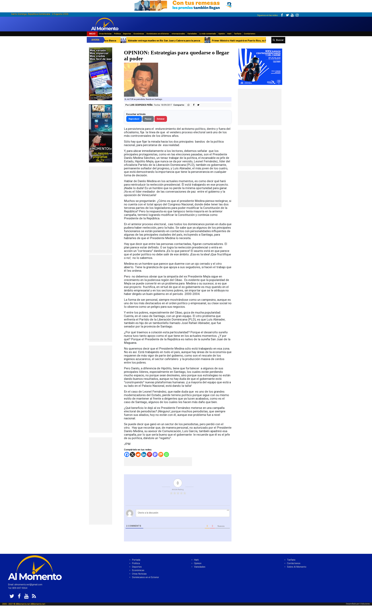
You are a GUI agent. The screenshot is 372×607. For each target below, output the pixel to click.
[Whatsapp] (166, 454)
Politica (136, 563)
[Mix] (160, 454)
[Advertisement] (100, 210)
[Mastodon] (155, 454)
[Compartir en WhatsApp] (187, 105)
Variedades (192, 34)
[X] (132, 454)
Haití (229, 34)
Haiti (196, 559)
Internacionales (178, 34)
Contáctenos (249, 34)
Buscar (280, 40)
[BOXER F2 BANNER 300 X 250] (260, 66)
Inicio (92, 33)
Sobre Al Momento (296, 566)
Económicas (139, 34)
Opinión (221, 34)
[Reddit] (138, 454)
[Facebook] (126, 454)
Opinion (197, 563)
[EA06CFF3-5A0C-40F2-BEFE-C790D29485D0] (100, 133)
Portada (136, 559)
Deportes (127, 34)
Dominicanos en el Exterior (157, 34)
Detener (161, 119)
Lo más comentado (207, 34)
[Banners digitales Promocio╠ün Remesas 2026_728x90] (186, 4)
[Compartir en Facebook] (192, 105)
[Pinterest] (149, 454)
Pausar (148, 119)
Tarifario (237, 34)
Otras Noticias (105, 34)
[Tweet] (197, 105)
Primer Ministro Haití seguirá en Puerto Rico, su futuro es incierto (200, 40)
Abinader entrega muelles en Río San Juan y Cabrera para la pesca (116, 40)
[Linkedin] (143, 454)
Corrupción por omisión (261, 40)
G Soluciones (365, 604)
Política (117, 34)
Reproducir (134, 119)
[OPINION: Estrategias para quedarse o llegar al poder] (141, 79)
